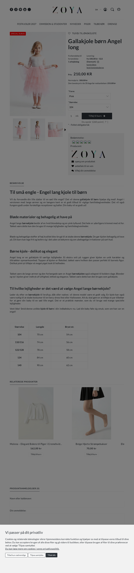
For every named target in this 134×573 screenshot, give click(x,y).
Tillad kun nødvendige (16, 555)
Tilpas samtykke (36, 555)
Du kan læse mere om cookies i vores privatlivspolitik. (32, 548)
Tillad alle (52, 555)
